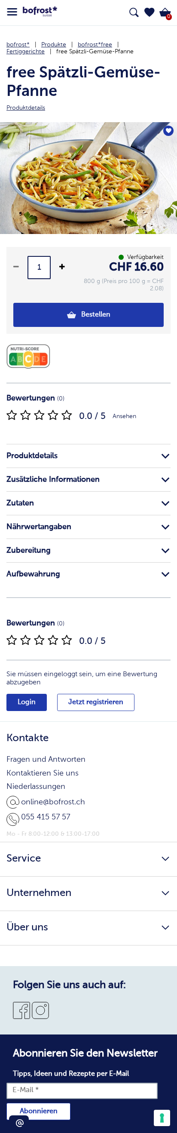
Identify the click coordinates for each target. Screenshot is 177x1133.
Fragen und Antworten (45, 760)
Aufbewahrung (33, 574)
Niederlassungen (35, 787)
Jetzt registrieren (95, 702)
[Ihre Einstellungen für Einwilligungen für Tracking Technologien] (162, 1118)
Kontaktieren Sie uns (42, 773)
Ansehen (124, 416)
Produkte (53, 45)
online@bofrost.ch (53, 802)
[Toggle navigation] (12, 12)
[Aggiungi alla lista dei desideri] (168, 131)
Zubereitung (28, 550)
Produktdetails (32, 456)
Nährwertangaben (38, 527)
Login (27, 702)
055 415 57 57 (45, 817)
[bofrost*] (40, 12)
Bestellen (94, 314)
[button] (149, 12)
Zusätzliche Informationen (53, 479)
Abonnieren (39, 1111)
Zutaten (20, 503)
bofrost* (18, 45)
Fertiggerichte (25, 52)
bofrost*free (95, 45)
